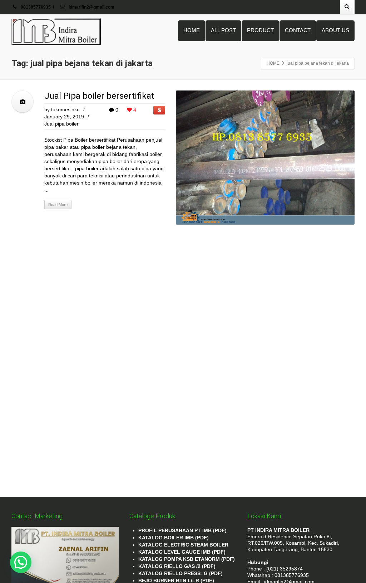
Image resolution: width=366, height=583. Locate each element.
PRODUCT (260, 30)
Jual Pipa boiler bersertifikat (99, 96)
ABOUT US (335, 30)
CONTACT (298, 30)
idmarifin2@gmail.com (91, 7)
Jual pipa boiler (61, 124)
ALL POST (223, 30)
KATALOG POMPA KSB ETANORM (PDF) (186, 559)
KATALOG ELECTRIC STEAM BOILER (183, 545)
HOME (191, 30)
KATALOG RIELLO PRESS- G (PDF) (180, 573)
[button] (20, 562)
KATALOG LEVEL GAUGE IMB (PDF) (182, 552)
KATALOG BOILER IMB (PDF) (173, 537)
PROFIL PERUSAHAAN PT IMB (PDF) (182, 530)
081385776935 (36, 7)
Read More (58, 204)
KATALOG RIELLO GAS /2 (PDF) (177, 566)
